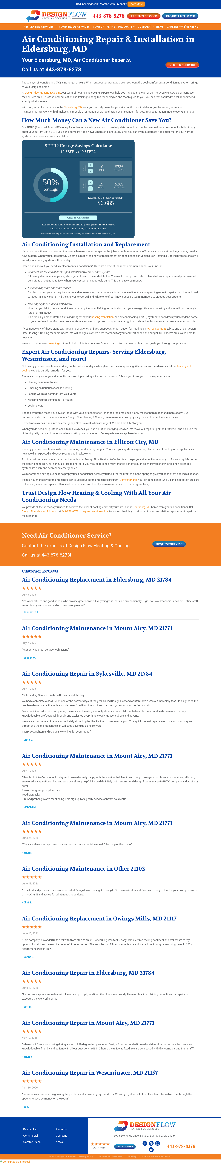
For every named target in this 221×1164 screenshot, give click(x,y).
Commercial (30, 1135)
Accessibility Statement (110, 1156)
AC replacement (156, 328)
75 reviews (101, 1148)
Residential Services (39, 26)
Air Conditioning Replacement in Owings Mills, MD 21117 (99, 918)
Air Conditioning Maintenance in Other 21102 (83, 868)
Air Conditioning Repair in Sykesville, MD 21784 (87, 673)
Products (125, 26)
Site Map (132, 1156)
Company (144, 26)
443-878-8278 (109, 16)
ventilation (107, 317)
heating (95, 317)
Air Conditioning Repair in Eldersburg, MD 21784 (88, 972)
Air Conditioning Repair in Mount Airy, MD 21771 (88, 1022)
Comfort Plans (104, 26)
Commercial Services (74, 26)
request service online (95, 511)
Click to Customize (78, 217)
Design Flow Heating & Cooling (43, 92)
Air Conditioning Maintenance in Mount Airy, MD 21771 (97, 628)
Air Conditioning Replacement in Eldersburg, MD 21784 (97, 579)
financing (53, 343)
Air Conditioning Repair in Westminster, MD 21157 (90, 1072)
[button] (55, 26)
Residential (30, 1129)
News (160, 26)
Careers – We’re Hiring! (183, 26)
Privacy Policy (86, 1156)
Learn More (136, 4)
